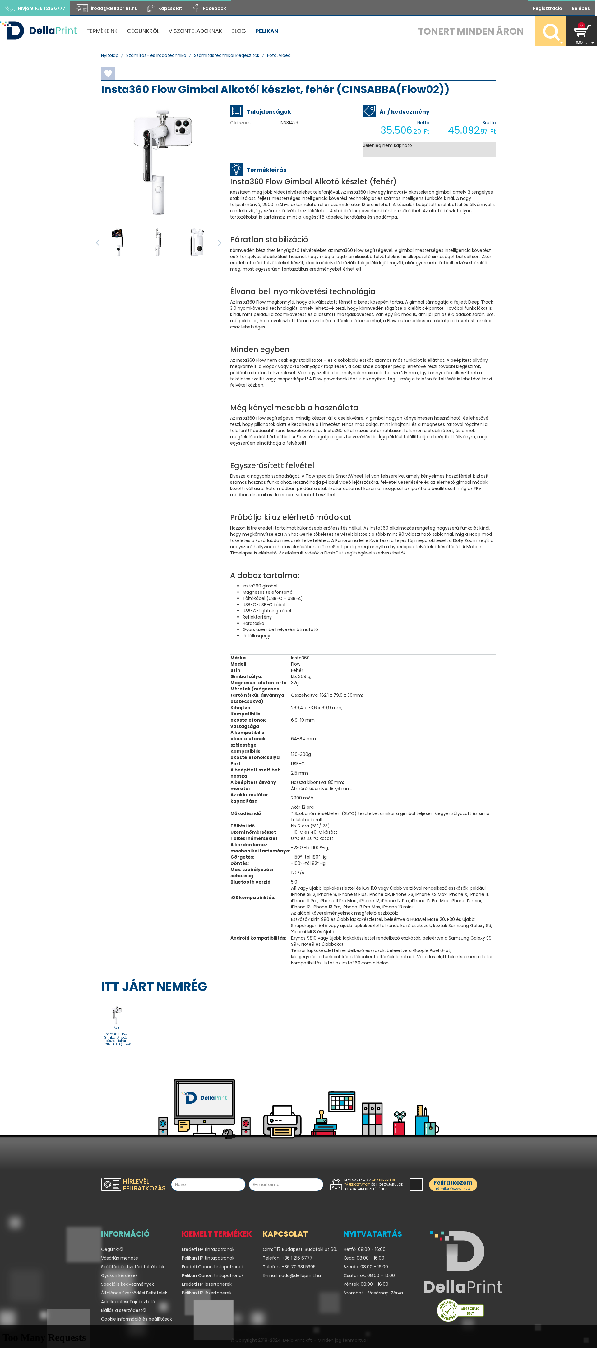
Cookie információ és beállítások (136, 1319)
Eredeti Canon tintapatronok (213, 1267)
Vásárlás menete (119, 1258)
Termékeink (102, 31)
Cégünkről (143, 31)
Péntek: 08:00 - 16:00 (366, 1284)
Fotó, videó (279, 55)
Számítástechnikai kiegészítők (226, 55)
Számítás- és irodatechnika (156, 55)
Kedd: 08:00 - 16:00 (364, 1258)
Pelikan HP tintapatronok (208, 1258)
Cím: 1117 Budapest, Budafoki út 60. (298, 1249)
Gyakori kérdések (119, 1275)
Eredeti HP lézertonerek (207, 1284)
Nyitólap (109, 55)
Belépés (581, 8)
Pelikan (266, 31)
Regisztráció (547, 8)
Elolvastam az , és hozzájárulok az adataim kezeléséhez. (373, 1184)
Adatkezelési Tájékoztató (128, 1302)
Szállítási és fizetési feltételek (132, 1267)
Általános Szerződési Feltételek (134, 1293)
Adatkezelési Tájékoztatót (369, 1182)
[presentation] (97, 242)
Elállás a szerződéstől (123, 1310)
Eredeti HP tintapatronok (208, 1249)
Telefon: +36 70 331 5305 (289, 1267)
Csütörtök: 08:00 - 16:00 (369, 1275)
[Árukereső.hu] (460, 1312)
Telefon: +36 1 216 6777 (287, 1258)
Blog (238, 31)
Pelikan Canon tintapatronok (213, 1275)
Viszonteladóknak (195, 31)
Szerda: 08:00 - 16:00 (366, 1267)
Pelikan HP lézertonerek (207, 1293)
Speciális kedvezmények (127, 1284)
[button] (581, 31)
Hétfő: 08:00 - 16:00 (365, 1249)
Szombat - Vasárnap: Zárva (373, 1293)
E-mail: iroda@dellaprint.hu (292, 1275)
